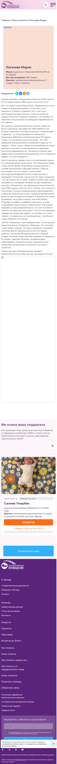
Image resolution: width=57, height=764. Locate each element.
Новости (6, 622)
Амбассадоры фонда (12, 606)
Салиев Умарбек (17, 503)
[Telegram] (28, 93)
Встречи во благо (11, 640)
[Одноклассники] (24, 93)
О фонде (6, 579)
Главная (5, 20)
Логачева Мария (18, 67)
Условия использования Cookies (17, 701)
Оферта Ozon (8, 710)
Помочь (28, 522)
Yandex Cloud (20, 759)
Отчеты (5, 594)
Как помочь (7, 647)
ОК (53, 743)
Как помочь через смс (14, 659)
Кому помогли (19, 20)
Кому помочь (8, 653)
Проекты (6, 628)
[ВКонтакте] (20, 93)
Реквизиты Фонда (10, 589)
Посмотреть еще (28, 551)
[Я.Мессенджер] (16, 93)
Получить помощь (11, 681)
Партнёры (7, 634)
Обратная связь (10, 687)
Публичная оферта (10, 706)
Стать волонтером (10, 611)
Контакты (6, 615)
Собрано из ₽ (28, 528)
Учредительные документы (15, 585)
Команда (5, 602)
